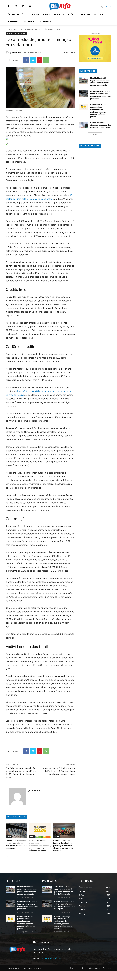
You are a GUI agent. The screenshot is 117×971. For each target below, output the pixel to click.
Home (8, 29)
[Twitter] (23, 6)
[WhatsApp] (46, 60)
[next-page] (12, 857)
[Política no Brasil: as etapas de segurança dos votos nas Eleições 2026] (83, 125)
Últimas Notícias (20, 33)
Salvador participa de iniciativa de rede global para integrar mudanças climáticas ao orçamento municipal (63, 845)
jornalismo (16, 52)
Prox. (82, 48)
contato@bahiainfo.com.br (52, 958)
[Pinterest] (39, 60)
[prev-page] (7, 857)
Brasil (9, 836)
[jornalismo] (7, 52)
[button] (105, 6)
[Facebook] (8, 6)
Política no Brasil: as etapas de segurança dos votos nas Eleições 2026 (100, 125)
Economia (17, 29)
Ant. (108, 48)
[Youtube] (30, 6)
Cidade (56, 836)
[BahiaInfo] (60, 6)
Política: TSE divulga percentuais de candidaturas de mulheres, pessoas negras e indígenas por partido (40, 845)
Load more (94, 134)
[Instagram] (16, 6)
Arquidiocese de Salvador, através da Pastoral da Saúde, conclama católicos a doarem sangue (59, 771)
